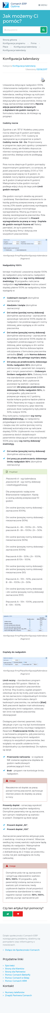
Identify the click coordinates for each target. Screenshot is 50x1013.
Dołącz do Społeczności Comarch (22, 950)
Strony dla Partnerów (15, 971)
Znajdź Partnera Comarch (18, 995)
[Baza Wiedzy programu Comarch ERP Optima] (15, 5)
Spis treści (10, 965)
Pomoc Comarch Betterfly (17, 975)
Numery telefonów (14, 992)
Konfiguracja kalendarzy (24, 66)
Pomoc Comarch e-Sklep (17, 978)
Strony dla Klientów (14, 968)
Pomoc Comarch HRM (16, 981)
